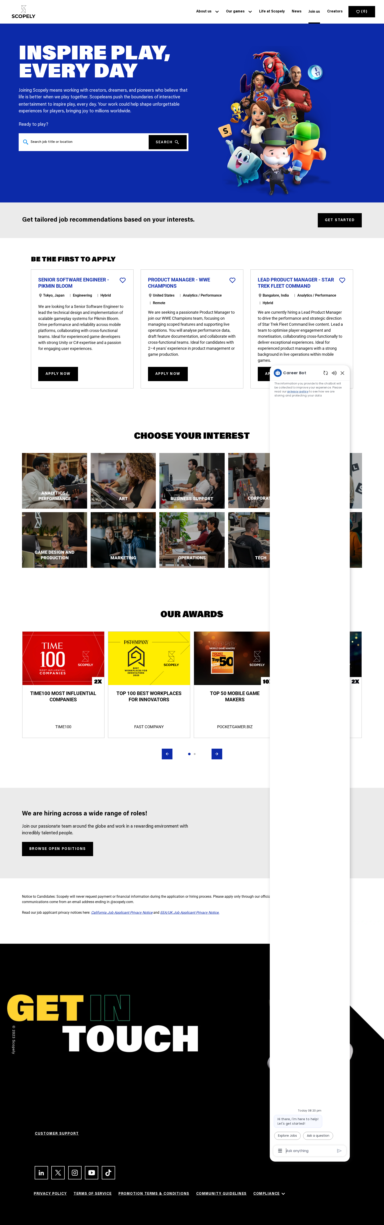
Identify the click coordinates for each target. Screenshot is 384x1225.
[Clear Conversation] (325, 373)
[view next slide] (217, 754)
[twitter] (56, 1172)
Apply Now (58, 374)
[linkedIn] (39, 1172)
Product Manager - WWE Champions (179, 283)
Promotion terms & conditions (153, 1194)
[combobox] (83, 142)
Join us (314, 12)
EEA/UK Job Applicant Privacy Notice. (189, 912)
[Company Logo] (22, 11)
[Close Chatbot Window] (342, 373)
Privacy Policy (50, 1194)
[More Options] (280, 1150)
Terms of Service (93, 1194)
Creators (335, 11)
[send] (339, 1151)
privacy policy (297, 391)
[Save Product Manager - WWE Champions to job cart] (232, 280)
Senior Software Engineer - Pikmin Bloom (73, 283)
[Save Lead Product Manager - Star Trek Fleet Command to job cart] (342, 280)
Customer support (57, 1134)
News (297, 11)
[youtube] (89, 1172)
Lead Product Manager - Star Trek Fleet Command (296, 283)
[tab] (189, 754)
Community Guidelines (221, 1194)
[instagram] (73, 1172)
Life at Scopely (272, 11)
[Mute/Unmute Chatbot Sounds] (334, 373)
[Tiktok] (106, 1172)
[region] (310, 761)
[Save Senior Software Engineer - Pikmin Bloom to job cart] (122, 280)
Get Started (340, 220)
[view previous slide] (167, 754)
